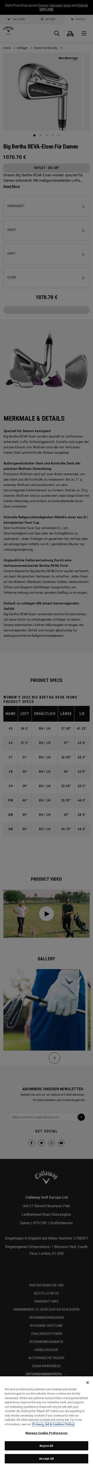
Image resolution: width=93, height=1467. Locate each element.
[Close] (88, 1383)
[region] (46, 1421)
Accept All (46, 1458)
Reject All (46, 1445)
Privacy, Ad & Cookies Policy (53, 1424)
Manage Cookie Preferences (46, 1433)
